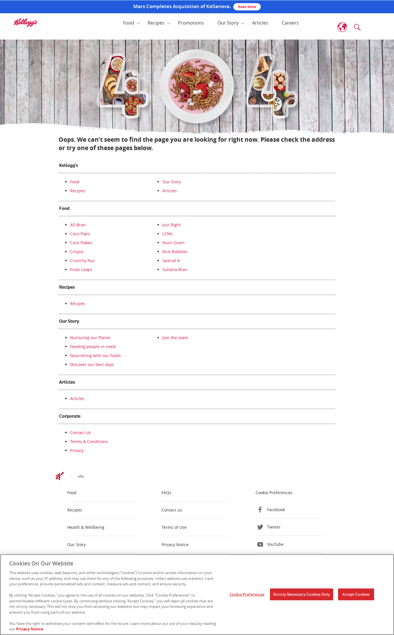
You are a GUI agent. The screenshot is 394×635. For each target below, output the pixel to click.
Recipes (156, 23)
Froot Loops (81, 269)
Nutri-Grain (173, 242)
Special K (171, 260)
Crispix (76, 251)
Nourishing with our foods (95, 355)
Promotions (191, 23)
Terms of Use (174, 527)
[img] (26, 22)
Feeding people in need (93, 346)
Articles (260, 23)
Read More (247, 6)
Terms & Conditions (89, 441)
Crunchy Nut (82, 260)
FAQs (166, 492)
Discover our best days (92, 364)
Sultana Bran (174, 269)
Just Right (171, 224)
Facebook (276, 509)
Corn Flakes (81, 242)
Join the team (175, 337)
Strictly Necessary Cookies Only (301, 594)
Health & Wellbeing (85, 527)
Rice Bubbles (174, 251)
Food (128, 23)
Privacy (77, 450)
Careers (290, 23)
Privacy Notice (175, 544)
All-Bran (78, 224)
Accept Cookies (355, 594)
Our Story (228, 23)
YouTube (275, 544)
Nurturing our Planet (90, 337)
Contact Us (80, 432)
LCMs (167, 233)
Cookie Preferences (247, 594)
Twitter (274, 527)
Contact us (172, 510)
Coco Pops (80, 233)
